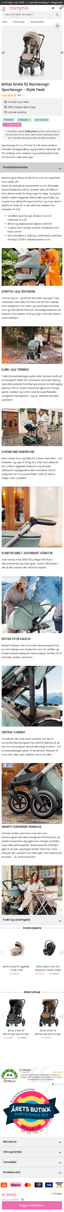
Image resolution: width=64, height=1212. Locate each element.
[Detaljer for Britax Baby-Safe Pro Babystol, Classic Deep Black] (48, 948)
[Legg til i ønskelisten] (57, 26)
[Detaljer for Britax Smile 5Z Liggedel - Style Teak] (16, 948)
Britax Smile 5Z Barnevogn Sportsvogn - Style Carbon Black (16, 1032)
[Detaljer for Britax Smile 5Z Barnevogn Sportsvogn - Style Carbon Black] (16, 1012)
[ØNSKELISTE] (53, 8)
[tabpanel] (32, 53)
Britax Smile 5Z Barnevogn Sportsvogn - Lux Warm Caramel (48, 1032)
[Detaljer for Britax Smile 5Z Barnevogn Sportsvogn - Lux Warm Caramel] (48, 1012)
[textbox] (29, 15)
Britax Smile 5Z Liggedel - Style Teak (16, 968)
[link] (32, 1076)
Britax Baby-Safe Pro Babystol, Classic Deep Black (48, 968)
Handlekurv (60, 8)
